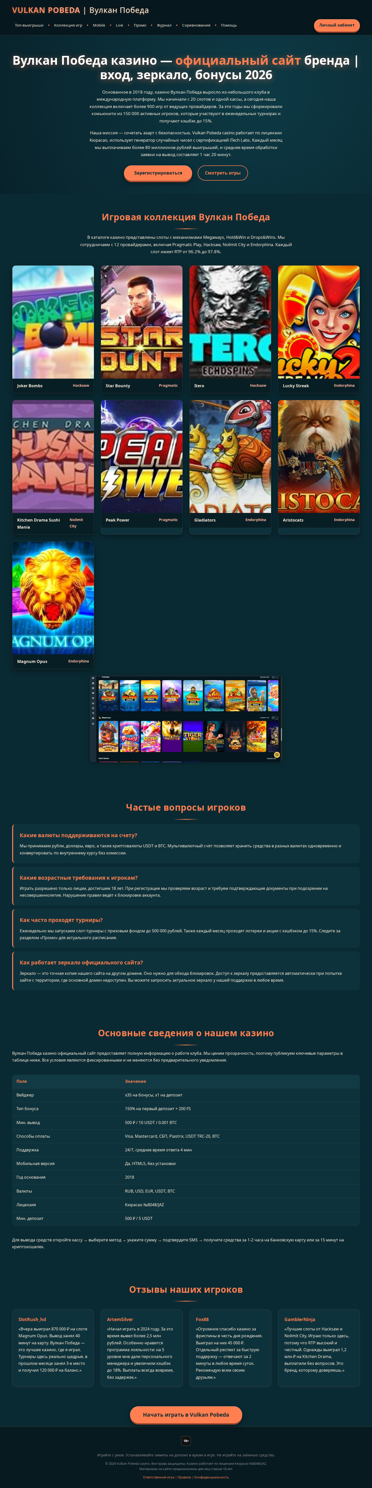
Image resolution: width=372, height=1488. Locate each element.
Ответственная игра (158, 1477)
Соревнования (196, 25)
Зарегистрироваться (158, 173)
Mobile (99, 25)
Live (119, 25)
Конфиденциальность (211, 1477)
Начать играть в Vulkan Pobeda (186, 1414)
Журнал (164, 25)
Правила (184, 1477)
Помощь (229, 25)
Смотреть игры (223, 173)
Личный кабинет (337, 25)
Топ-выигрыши (29, 25)
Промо (140, 25)
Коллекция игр (68, 25)
